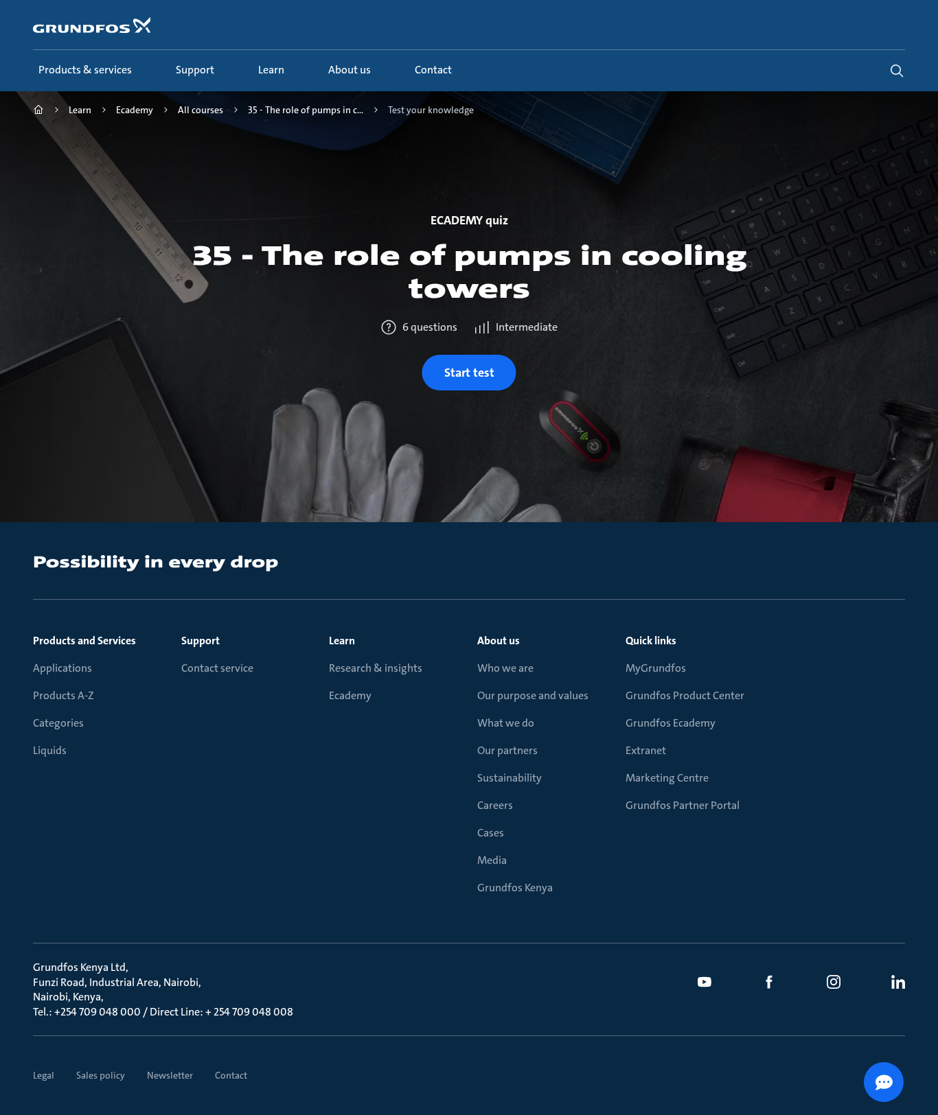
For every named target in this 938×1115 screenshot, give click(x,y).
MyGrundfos (656, 668)
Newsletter (170, 1075)
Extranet (646, 750)
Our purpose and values (532, 695)
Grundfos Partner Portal (683, 805)
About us (498, 640)
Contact (231, 1075)
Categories (58, 723)
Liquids (50, 750)
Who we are (505, 668)
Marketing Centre (667, 778)
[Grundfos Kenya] (38, 111)
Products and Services (84, 640)
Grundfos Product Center (685, 695)
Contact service (217, 668)
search (897, 71)
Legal (43, 1075)
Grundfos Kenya (515, 887)
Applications (62, 668)
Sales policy (100, 1075)
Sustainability (509, 778)
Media (492, 860)
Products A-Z (63, 695)
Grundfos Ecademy (671, 723)
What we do (505, 723)
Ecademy (350, 695)
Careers (495, 805)
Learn (342, 640)
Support (200, 640)
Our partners (507, 750)
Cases (490, 832)
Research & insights (375, 668)
